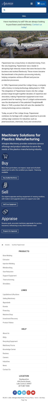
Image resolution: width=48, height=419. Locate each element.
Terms (36, 398)
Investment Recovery (10, 318)
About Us (6, 333)
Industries (6, 361)
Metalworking (7, 268)
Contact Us (6, 369)
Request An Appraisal (10, 231)
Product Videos (8, 322)
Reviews (6, 353)
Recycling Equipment (10, 341)
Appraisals (6, 302)
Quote (42, 4)
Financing (6, 310)
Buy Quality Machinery (10, 178)
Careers (5, 357)
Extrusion (6, 259)
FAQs (4, 337)
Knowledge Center (9, 349)
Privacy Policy (29, 398)
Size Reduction (8, 272)
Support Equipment (10, 276)
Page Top (24, 400)
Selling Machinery (9, 298)
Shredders (6, 284)
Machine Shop (8, 314)
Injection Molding (9, 264)
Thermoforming (8, 280)
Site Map (42, 398)
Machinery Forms (9, 345)
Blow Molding (7, 255)
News (5, 365)
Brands (5, 306)
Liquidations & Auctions (11, 294)
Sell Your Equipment (9, 204)
